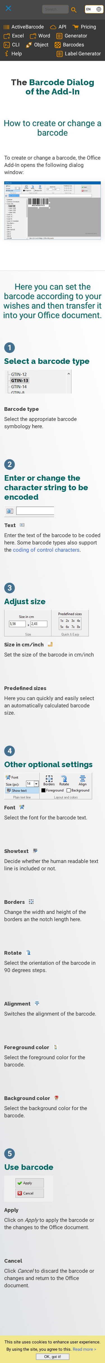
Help (16, 53)
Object (41, 45)
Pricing (88, 27)
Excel (18, 36)
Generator (76, 36)
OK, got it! (52, 1357)
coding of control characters (46, 550)
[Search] (75, 10)
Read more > (84, 1349)
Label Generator (83, 53)
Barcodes (73, 45)
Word (44, 36)
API (62, 27)
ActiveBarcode (27, 27)
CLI (16, 45)
